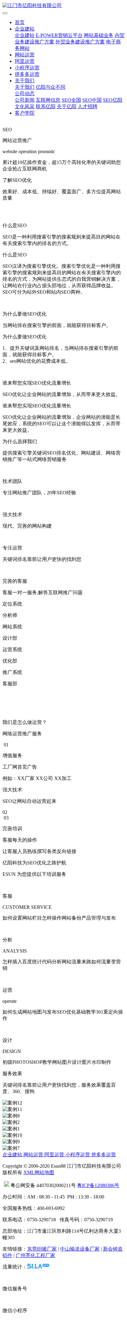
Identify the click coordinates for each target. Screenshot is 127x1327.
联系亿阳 (45, 106)
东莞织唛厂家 (42, 1248)
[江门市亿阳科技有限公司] (63, 5)
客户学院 (25, 113)
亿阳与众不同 (50, 87)
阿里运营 (25, 61)
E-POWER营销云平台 (59, 35)
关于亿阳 (66, 106)
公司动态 (25, 93)
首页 (20, 22)
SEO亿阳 (112, 100)
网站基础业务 (98, 35)
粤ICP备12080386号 (98, 1185)
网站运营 (25, 54)
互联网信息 (48, 100)
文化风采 (25, 106)
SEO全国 (71, 100)
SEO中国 (92, 100)
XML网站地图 (38, 1172)
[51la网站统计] (38, 1266)
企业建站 (25, 28)
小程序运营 (27, 67)
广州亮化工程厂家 (35, 1255)
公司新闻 (25, 100)
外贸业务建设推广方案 (80, 41)
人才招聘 (87, 106)
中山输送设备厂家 (80, 1248)
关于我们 (25, 80)
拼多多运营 (27, 74)
